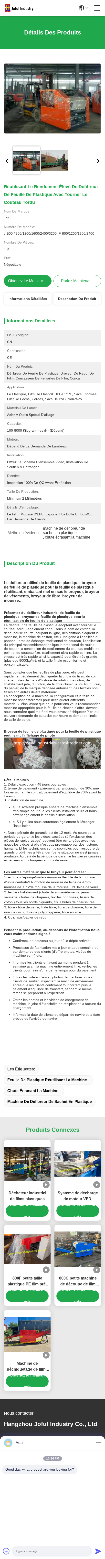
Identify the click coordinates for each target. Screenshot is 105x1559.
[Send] (98, 1551)
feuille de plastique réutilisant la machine (47, 1080)
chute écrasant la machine (32, 1091)
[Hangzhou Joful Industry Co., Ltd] (20, 7)
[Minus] (98, 1443)
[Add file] (6, 1551)
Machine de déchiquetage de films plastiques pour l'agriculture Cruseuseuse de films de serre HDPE (27, 1366)
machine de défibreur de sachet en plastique (49, 1102)
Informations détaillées (28, 299)
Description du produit (77, 299)
